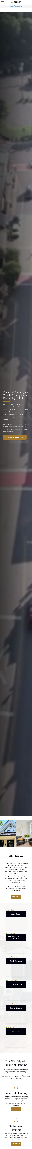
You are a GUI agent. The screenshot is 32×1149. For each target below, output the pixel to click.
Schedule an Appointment (15, 437)
